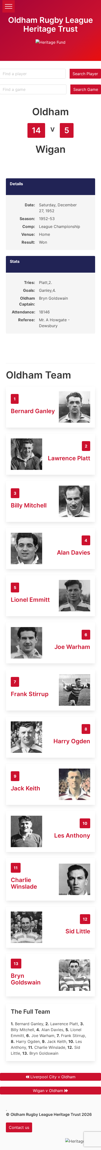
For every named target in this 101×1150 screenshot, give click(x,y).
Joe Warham (72, 646)
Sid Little (77, 931)
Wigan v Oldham (48, 1090)
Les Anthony (72, 835)
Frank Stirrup (30, 694)
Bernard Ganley (33, 411)
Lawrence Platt (69, 458)
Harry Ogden (71, 741)
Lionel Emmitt (30, 599)
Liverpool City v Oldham (53, 1076)
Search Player (85, 73)
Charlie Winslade (24, 883)
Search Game (85, 89)
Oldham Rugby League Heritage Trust (50, 24)
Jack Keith (25, 788)
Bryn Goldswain (26, 979)
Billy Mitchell (29, 505)
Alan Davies (73, 552)
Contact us (19, 1127)
